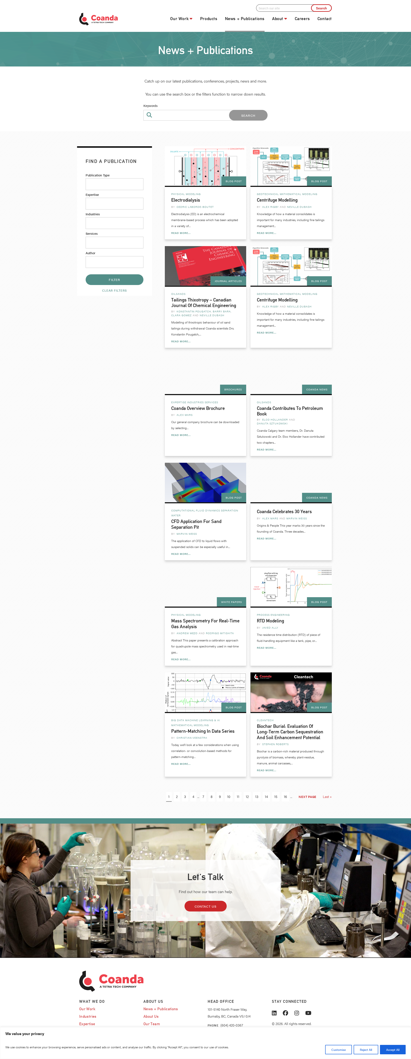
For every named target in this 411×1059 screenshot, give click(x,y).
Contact (324, 18)
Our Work (179, 18)
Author (90, 253)
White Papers (231, 602)
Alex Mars (185, 415)
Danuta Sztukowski (272, 423)
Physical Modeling (186, 194)
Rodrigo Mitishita (220, 633)
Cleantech (265, 720)
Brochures (233, 389)
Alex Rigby (270, 207)
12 (247, 796)
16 (285, 796)
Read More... (181, 233)
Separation (229, 510)
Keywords (150, 105)
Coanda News (317, 389)
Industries (93, 214)
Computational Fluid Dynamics (195, 510)
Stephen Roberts (275, 744)
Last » (327, 796)
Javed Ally (270, 627)
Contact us (206, 906)
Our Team (151, 1024)
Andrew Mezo (187, 633)
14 (266, 796)
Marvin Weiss (187, 534)
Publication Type (98, 175)
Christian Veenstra (192, 738)
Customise (338, 1049)
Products (208, 18)
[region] (205, 1043)
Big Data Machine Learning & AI (195, 720)
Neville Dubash (299, 207)
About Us (151, 1016)
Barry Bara (222, 311)
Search (248, 115)
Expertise (92, 194)
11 (238, 796)
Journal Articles (228, 281)
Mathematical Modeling (298, 194)
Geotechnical (268, 194)
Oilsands (178, 294)
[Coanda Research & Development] (109, 19)
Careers (302, 18)
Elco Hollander (275, 419)
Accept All (392, 1049)
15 (275, 796)
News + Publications (245, 18)
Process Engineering (273, 615)
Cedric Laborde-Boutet (195, 207)
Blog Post (234, 181)
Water (176, 515)
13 (256, 796)
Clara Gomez (181, 315)
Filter (114, 279)
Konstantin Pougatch (194, 311)
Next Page (307, 797)
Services (92, 233)
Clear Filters (114, 290)
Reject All (366, 1049)
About (277, 18)
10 (228, 796)
